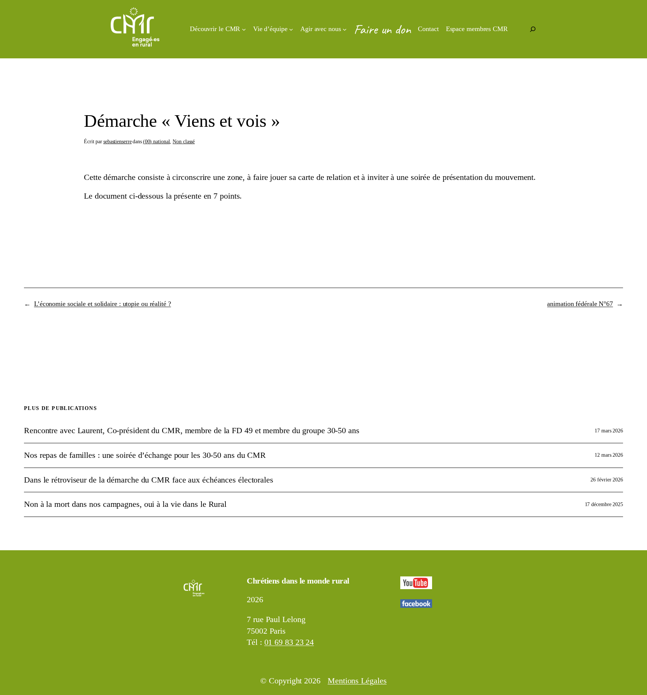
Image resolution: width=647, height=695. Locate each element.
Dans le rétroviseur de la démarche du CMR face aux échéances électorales (148, 479)
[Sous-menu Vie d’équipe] (291, 29)
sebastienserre (117, 141)
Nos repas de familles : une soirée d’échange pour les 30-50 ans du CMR (145, 455)
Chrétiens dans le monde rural (298, 580)
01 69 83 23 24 (289, 642)
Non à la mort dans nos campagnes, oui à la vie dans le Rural (125, 504)
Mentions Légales (357, 680)
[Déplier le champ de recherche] (533, 29)
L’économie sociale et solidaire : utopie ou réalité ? (102, 303)
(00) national (156, 141)
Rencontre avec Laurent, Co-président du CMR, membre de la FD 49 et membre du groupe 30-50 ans (191, 430)
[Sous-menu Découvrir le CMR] (244, 29)
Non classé (184, 141)
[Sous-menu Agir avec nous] (345, 29)
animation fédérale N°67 (580, 303)
